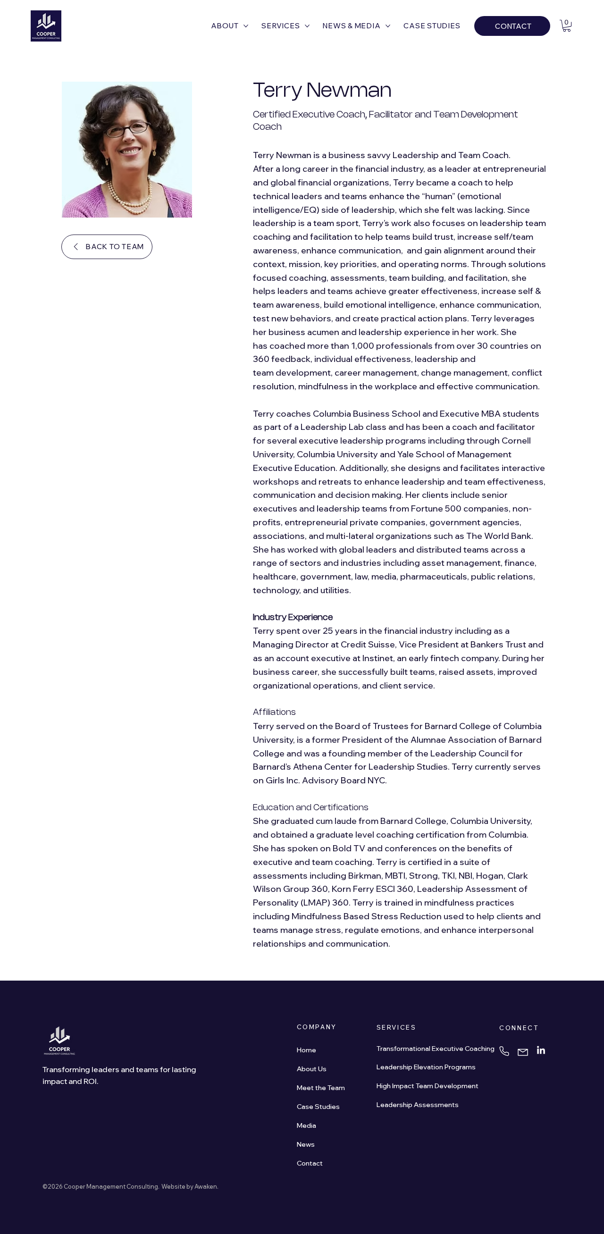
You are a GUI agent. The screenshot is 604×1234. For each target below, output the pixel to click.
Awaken (205, 1186)
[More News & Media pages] (388, 26)
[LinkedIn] (541, 1051)
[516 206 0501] (505, 1051)
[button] (567, 26)
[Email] (525, 1053)
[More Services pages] (307, 26)
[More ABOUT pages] (245, 26)
